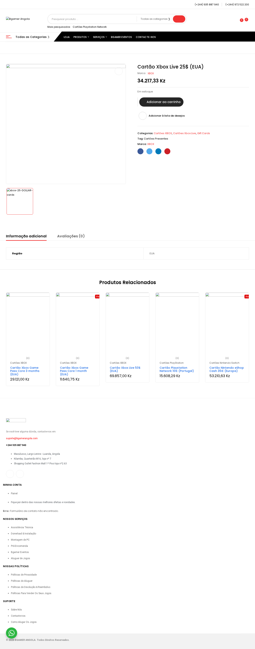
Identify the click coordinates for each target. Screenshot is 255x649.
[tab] (26, 236)
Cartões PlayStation (172, 363)
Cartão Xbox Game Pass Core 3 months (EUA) (24, 371)
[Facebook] (140, 151)
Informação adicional (26, 236)
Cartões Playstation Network (90, 27)
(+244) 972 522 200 (237, 4)
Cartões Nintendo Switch (224, 363)
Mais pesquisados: (59, 27)
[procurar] (179, 19)
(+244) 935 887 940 (207, 4)
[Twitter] (149, 151)
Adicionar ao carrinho (163, 102)
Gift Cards (203, 133)
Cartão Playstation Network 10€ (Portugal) (177, 369)
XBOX (151, 73)
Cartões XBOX (163, 133)
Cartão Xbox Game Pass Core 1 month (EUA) (74, 371)
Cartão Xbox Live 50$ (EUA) (125, 369)
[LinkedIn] (158, 151)
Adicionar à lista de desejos (167, 116)
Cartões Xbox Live (184, 133)
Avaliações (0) (71, 236)
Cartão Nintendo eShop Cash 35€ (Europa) (226, 369)
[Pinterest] (167, 151)
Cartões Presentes (156, 139)
